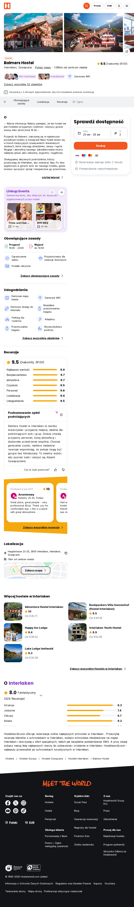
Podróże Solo (82, 836)
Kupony (98, 883)
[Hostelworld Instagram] (23, 803)
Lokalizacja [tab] (43, 101)
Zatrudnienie (110, 819)
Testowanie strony (15, 891)
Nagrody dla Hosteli (85, 827)
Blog (76, 810)
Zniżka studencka (84, 844)
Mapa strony (35, 891)
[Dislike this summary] (63, 470)
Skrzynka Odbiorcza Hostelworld (114, 853)
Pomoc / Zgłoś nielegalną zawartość (56, 845)
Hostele (49, 802)
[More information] (61, 415)
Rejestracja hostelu (113, 836)
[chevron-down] (41, 695)
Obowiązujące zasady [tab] (21, 102)
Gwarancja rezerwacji (86, 819)
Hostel (8, 58)
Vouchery (110, 883)
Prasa (106, 810)
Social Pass (80, 802)
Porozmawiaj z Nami (56, 836)
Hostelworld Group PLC (113, 802)
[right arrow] (61, 192)
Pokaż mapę (43, 67)
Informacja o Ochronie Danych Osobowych (29, 883)
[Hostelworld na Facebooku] (7, 803)
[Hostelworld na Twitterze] (15, 803)
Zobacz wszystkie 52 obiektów (23, 84)
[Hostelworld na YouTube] (7, 810)
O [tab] (5, 101)
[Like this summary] (55, 470)
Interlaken (10, 67)
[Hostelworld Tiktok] (23, 810)
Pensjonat (50, 819)
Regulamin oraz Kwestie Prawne (73, 883)
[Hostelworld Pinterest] (15, 810)
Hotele (48, 810)
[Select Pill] (86, 6)
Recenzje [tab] (62, 101)
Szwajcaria (25, 67)
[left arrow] (52, 192)
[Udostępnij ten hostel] (127, 51)
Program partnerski (114, 844)
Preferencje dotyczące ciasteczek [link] (63, 891)
